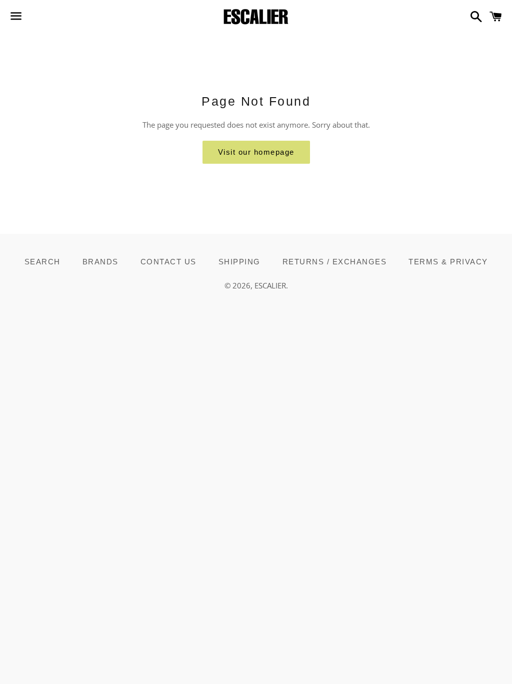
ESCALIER (270, 285)
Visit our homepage (256, 152)
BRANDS (100, 261)
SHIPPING (239, 261)
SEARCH (42, 261)
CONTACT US (168, 261)
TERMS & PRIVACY (448, 261)
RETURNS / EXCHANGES (334, 261)
